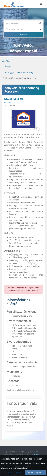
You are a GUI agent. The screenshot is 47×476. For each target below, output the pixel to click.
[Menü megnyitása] (40, 3)
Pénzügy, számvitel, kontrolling (19, 72)
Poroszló (8, 102)
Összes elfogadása (35, 472)
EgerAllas (6, 61)
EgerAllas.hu (37, 454)
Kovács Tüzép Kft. (13, 99)
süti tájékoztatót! (20, 468)
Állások (8, 66)
